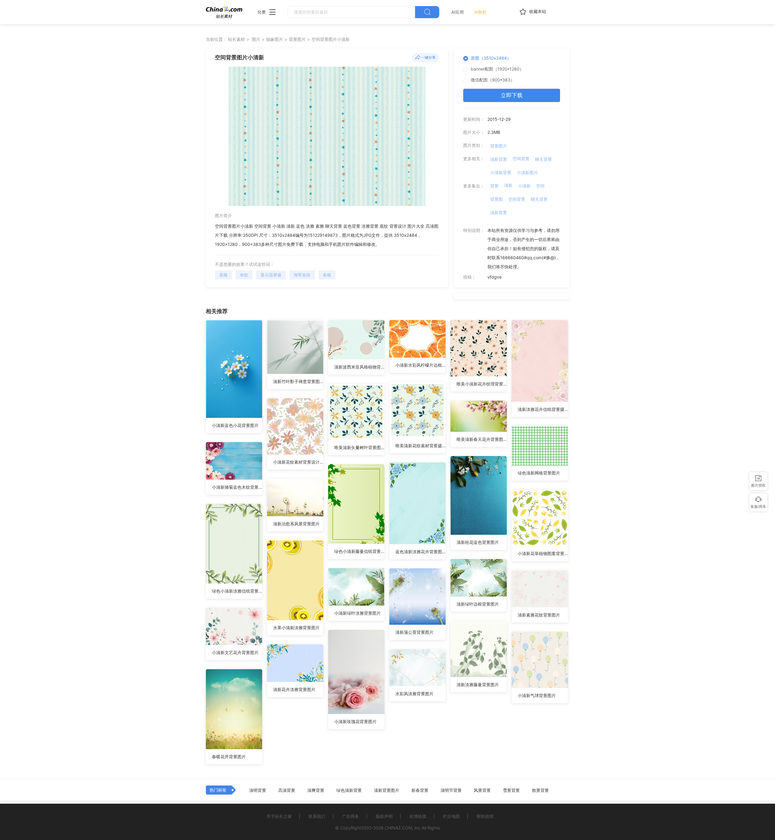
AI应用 (457, 12)
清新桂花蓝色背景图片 (478, 542)
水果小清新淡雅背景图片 (296, 627)
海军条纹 (302, 274)
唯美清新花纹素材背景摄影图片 (420, 445)
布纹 (244, 274)
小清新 (524, 185)
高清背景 (286, 790)
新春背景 (419, 790)
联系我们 (316, 816)
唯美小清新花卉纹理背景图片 (482, 383)
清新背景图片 (386, 790)
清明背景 (257, 790)
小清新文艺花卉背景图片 (235, 652)
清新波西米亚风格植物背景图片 (359, 366)
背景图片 (297, 39)
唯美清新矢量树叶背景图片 (359, 447)
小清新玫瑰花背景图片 (355, 721)
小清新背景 (500, 172)
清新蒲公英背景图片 (414, 632)
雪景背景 (511, 790)
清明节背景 (451, 790)
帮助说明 (485, 816)
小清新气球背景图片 (537, 695)
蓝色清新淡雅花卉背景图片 (420, 551)
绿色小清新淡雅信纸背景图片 (237, 591)
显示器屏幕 (271, 274)
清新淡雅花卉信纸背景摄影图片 (543, 409)
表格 (223, 274)
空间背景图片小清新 (331, 39)
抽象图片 (274, 39)
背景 (494, 185)
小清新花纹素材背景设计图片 (298, 462)
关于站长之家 (279, 816)
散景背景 (540, 790)
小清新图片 (527, 172)
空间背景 (521, 158)
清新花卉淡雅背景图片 (294, 689)
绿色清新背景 (349, 790)
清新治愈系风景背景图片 (296, 523)
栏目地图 (451, 816)
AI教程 (480, 12)
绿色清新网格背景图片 (539, 472)
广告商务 (350, 816)
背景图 (496, 199)
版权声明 (384, 816)
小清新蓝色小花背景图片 (235, 425)
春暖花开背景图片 (229, 756)
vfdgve (494, 276)
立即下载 (512, 95)
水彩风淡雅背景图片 (414, 693)
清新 (508, 185)
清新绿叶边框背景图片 (478, 604)
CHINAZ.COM (398, 827)
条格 (327, 274)
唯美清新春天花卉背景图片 (482, 439)
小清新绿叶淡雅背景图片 (357, 613)
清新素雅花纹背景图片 (539, 614)
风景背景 (482, 790)
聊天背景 (543, 159)
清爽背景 (315, 790)
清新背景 (498, 159)
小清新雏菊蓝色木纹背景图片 (237, 487)
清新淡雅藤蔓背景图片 (478, 684)
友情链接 (417, 816)
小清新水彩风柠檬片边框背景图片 (420, 365)
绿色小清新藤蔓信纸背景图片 (359, 551)
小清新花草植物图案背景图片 (543, 553)
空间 (540, 185)
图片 (256, 39)
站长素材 (236, 39)
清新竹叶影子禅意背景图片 (298, 381)
